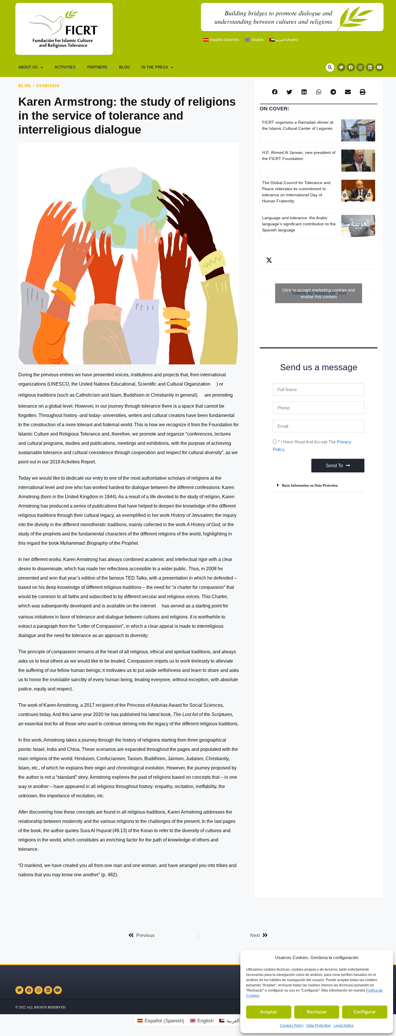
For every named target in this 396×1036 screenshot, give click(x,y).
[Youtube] (379, 67)
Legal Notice (344, 1026)
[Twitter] (341, 67)
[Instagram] (360, 67)
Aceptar (268, 1012)
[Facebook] (351, 67)
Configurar (364, 1012)
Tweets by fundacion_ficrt (318, 293)
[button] (330, 67)
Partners (97, 67)
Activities (65, 67)
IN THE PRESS (154, 67)
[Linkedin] (370, 67)
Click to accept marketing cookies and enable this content (318, 293)
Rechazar (317, 1012)
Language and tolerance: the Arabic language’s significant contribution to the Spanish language (299, 223)
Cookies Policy (292, 1026)
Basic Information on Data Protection (310, 485)
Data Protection (318, 1026)
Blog (124, 67)
